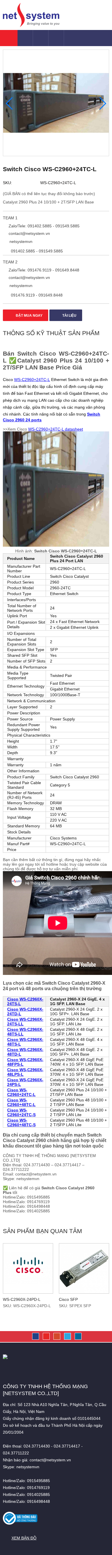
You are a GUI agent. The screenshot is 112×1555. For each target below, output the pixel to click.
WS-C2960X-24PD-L (21, 1299)
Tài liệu (68, 316)
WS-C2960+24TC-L (32, 379)
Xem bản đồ (23, 1538)
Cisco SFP (68, 1299)
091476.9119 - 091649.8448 (36, 295)
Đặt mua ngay (29, 316)
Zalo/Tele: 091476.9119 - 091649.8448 (43, 270)
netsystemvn (20, 241)
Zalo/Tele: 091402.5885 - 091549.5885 (43, 226)
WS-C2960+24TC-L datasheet (55, 429)
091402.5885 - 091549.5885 (36, 251)
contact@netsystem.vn (28, 233)
